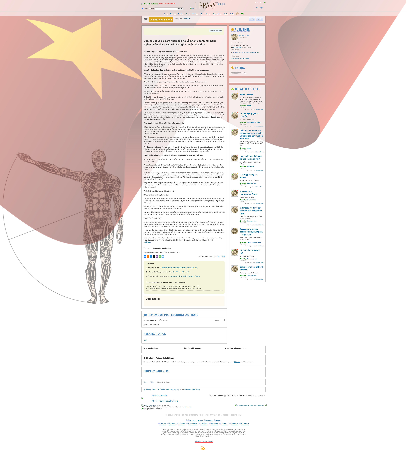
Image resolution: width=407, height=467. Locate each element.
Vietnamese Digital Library (192, 389)
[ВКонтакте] (145, 256)
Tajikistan (214, 423)
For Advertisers (171, 400)
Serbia (218, 420)
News (161, 400)
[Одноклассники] (148, 256)
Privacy (148, 389)
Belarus (172, 423)
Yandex (197, 276)
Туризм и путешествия (254, 242)
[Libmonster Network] (249, 405)
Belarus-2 (245, 423)
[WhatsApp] (160, 256)
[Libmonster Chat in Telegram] (225, 395)
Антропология (237, 47)
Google (190, 276)
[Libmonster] (142, 398)
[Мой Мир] (151, 256)
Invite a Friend (165, 389)
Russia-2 (234, 423)
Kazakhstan (192, 423)
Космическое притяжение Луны (248, 192)
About (154, 400)
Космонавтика (251, 200)
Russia (163, 423)
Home (145, 382)
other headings (248, 47)
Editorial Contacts (159, 395)
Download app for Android (204, 441)
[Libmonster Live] (255, 2)
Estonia (224, 423)
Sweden (209, 420)
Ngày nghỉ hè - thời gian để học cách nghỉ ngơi (251, 157)
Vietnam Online (244, 35)
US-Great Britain (196, 420)
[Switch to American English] (265, 2)
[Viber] (157, 256)
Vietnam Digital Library (150, 405)
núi (145, 340)
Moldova (204, 423)
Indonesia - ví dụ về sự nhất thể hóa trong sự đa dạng (251, 210)
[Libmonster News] (260, 2)
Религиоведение (252, 259)
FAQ (158, 389)
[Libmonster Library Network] (266, 405)
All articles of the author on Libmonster (246, 52)
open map (188, 407)
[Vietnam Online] (234, 40)
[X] (154, 256)
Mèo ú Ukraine (246, 94)
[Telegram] (163, 256)
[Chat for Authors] (257, 2)
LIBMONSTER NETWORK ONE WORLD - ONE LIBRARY (203, 415)
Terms (153, 389)
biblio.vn (148, 242)
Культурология (251, 183)
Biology (249, 106)
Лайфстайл (250, 166)
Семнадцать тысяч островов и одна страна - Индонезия (251, 232)
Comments (186, 18)
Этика (249, 148)
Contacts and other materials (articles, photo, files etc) (179, 268)
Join (257, 7)
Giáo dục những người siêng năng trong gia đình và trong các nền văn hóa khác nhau (251, 134)
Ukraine (182, 423)
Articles (152, 382)
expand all (164, 320)
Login (261, 7)
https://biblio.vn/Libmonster (181, 272)
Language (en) (174, 389)
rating (242, 43)
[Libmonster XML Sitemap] (203, 449)
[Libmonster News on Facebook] (262, 395)
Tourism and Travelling (253, 122)
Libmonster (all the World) (178, 276)
